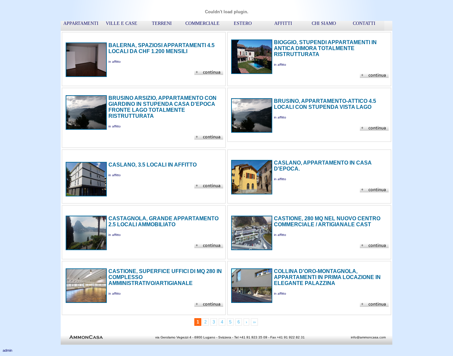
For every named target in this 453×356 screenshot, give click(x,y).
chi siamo (324, 23)
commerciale (202, 23)
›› (254, 322)
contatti (364, 23)
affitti (283, 23)
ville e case (121, 23)
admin (7, 350)
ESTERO (243, 23)
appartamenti (80, 23)
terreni (162, 23)
